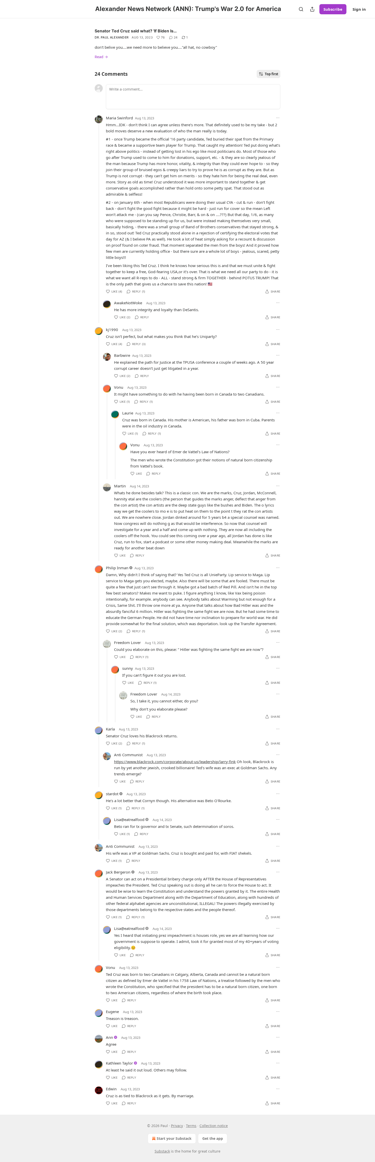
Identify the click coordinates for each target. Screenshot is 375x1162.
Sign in (359, 9)
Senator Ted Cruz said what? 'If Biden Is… (136, 30)
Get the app (212, 1138)
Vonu (118, 387)
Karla (110, 728)
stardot (112, 793)
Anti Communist (128, 754)
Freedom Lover (127, 642)
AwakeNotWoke (128, 302)
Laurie (127, 412)
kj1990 (112, 329)
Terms (191, 1125)
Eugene (112, 1011)
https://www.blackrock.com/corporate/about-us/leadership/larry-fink (175, 761)
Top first (271, 74)
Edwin (111, 1088)
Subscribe (332, 9)
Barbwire (122, 355)
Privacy (177, 1125)
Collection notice (213, 1125)
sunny (127, 668)
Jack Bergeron (118, 872)
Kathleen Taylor (119, 1063)
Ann (109, 1037)
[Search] (301, 9)
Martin (120, 485)
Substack (162, 1151)
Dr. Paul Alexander (112, 37)
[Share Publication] (312, 9)
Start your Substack (174, 1138)
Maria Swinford (119, 117)
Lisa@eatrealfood (129, 819)
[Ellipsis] (278, 118)
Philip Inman (117, 567)
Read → (101, 56)
